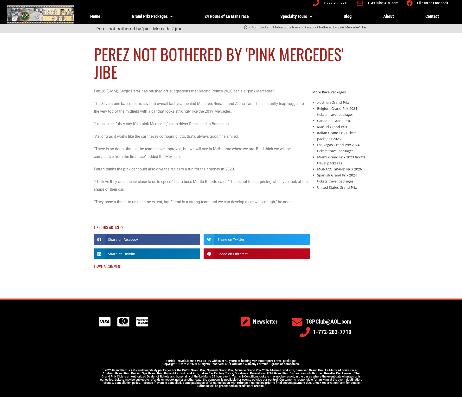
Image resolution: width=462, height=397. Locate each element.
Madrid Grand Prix (332, 126)
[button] (147, 239)
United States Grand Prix (337, 187)
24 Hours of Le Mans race (227, 16)
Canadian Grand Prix (334, 120)
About (388, 16)
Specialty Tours (293, 16)
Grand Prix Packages (150, 16)
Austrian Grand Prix (333, 102)
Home (95, 16)
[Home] (245, 27)
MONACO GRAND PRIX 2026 (339, 169)
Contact (432, 16)
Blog (348, 16)
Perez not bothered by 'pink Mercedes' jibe (335, 27)
